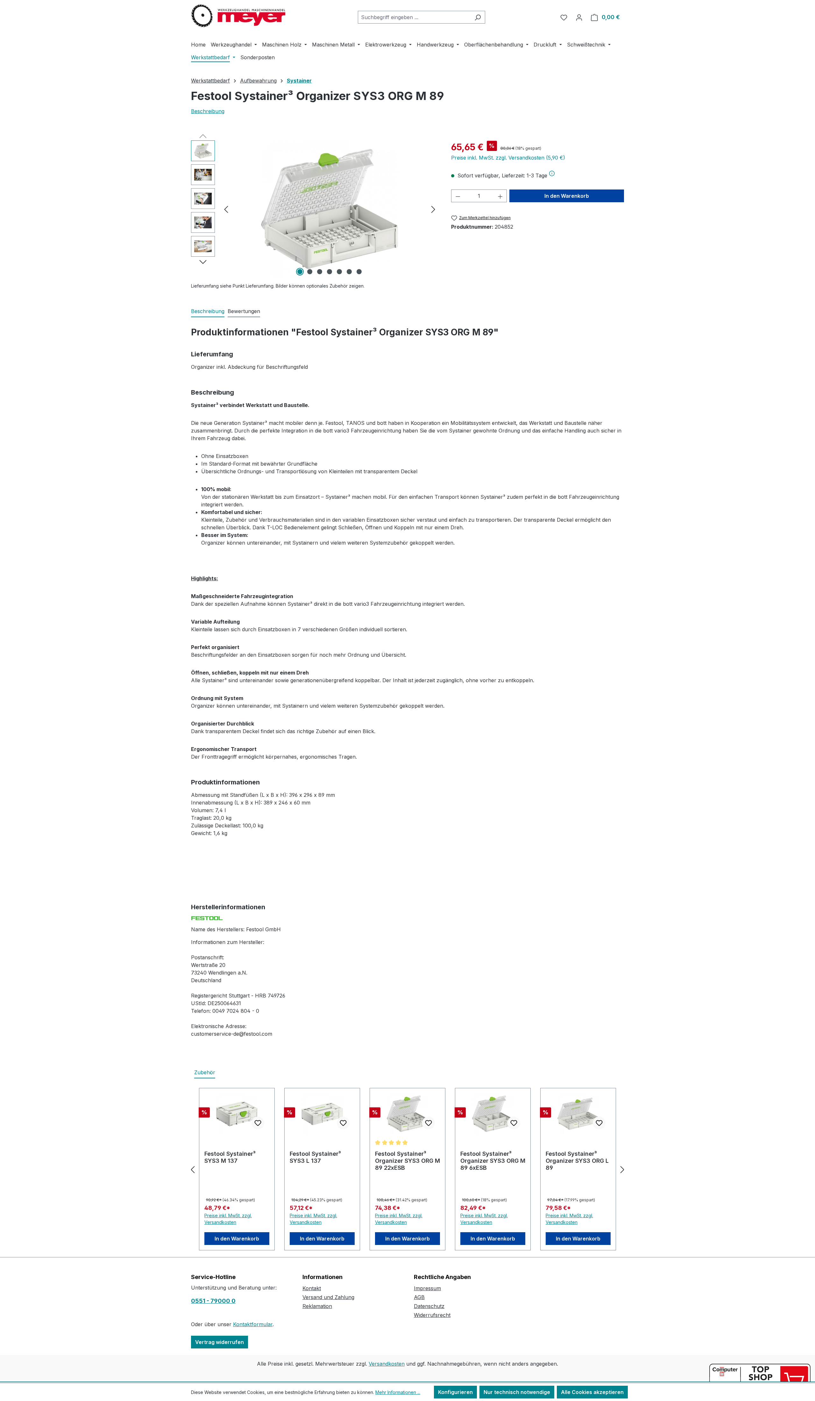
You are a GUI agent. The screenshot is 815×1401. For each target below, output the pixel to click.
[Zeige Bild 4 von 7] (329, 271)
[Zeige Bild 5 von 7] (339, 271)
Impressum (427, 1288)
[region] (315, 208)
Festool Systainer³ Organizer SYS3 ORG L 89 (577, 1160)
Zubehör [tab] (204, 1072)
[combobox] (414, 17)
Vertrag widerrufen (219, 1342)
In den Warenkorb (566, 196)
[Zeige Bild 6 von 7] (349, 271)
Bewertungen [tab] (244, 311)
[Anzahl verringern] (457, 195)
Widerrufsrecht (432, 1315)
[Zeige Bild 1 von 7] (299, 271)
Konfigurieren (455, 1392)
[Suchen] (477, 17)
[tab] (207, 311)
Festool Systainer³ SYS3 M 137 (230, 1157)
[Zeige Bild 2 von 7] (309, 271)
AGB (419, 1297)
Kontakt (311, 1288)
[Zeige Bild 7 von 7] (359, 271)
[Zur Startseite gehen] (239, 16)
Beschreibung (207, 111)
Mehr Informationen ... (397, 1392)
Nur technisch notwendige (517, 1392)
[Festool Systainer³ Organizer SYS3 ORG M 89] (329, 208)
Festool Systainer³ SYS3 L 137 (315, 1157)
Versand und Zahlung (328, 1297)
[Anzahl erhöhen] (500, 195)
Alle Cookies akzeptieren (592, 1392)
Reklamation (317, 1306)
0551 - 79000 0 (213, 1300)
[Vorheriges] (226, 209)
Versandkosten (387, 1364)
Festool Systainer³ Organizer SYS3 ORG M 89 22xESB (407, 1160)
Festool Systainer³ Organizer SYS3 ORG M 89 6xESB (492, 1160)
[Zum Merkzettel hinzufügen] (258, 1123)
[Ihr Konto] (579, 17)
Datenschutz (429, 1306)
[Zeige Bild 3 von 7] (319, 271)
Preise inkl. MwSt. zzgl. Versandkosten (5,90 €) (508, 157)
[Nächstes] (433, 209)
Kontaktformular (253, 1324)
